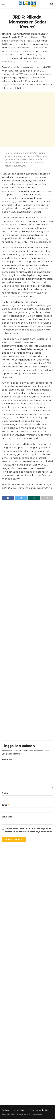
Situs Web (7, 817)
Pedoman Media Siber (39, 1110)
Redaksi (5, 1110)
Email (5, 805)
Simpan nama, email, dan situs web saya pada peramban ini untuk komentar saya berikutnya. (28, 830)
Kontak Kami (19, 1110)
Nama (6, 793)
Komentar (8, 759)
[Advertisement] (27, 119)
